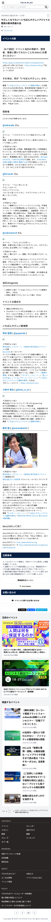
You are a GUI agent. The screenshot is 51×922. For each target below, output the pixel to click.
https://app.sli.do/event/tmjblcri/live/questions (23, 62)
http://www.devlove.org (27, 542)
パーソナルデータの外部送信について (16, 905)
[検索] (46, 6)
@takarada (8, 125)
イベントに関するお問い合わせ (26, 600)
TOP (3, 811)
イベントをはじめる (34, 877)
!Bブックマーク (41, 610)
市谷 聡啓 (7, 333)
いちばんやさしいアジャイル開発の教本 (24, 85)
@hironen (8, 173)
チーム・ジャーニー (29, 378)
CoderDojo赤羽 (18, 159)
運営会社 (4, 861)
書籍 (28, 834)
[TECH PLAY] (26, 2)
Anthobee (41, 159)
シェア (32, 610)
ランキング (30, 838)
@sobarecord (10, 232)
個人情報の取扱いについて (11, 897)
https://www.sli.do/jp (34, 65)
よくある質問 (6, 877)
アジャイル (8, 30)
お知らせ (29, 873)
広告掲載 (4, 858)
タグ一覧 (4, 842)
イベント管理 (6, 881)
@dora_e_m (22, 389)
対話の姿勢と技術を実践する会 (15, 162)
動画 (3, 834)
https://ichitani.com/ (29, 383)
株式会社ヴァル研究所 (11, 479)
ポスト (23, 610)
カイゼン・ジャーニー (31, 375)
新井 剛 (6, 428)
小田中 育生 (8, 389)
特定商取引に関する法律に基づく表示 (16, 901)
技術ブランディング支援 (10, 854)
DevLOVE (6, 352)
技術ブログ (30, 830)
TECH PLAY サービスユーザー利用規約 (16, 893)
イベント (9, 811)
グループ (4, 838)
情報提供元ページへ (25, 580)
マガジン (4, 830)
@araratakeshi (19, 428)
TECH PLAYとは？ (8, 873)
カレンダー (30, 826)
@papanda (19, 333)
